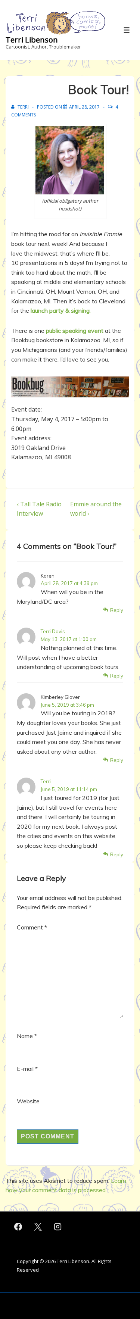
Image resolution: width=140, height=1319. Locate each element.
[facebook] (18, 1227)
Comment (32, 927)
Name (25, 1036)
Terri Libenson (32, 40)
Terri (46, 781)
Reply (116, 610)
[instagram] (58, 1227)
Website (28, 1101)
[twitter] (38, 1227)
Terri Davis (53, 631)
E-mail (25, 1068)
